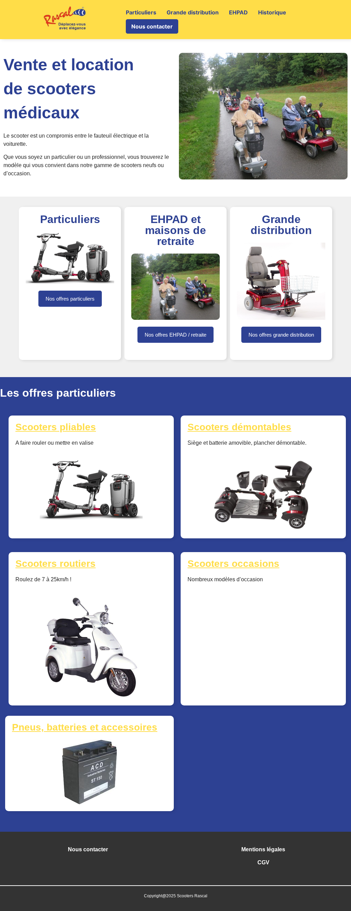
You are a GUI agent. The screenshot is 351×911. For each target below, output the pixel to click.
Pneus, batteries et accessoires (84, 727)
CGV (263, 862)
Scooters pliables (55, 427)
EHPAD (238, 12)
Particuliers (141, 12)
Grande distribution (193, 12)
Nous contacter (152, 26)
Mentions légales (263, 849)
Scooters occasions (233, 563)
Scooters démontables (239, 427)
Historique (272, 12)
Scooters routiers (55, 563)
